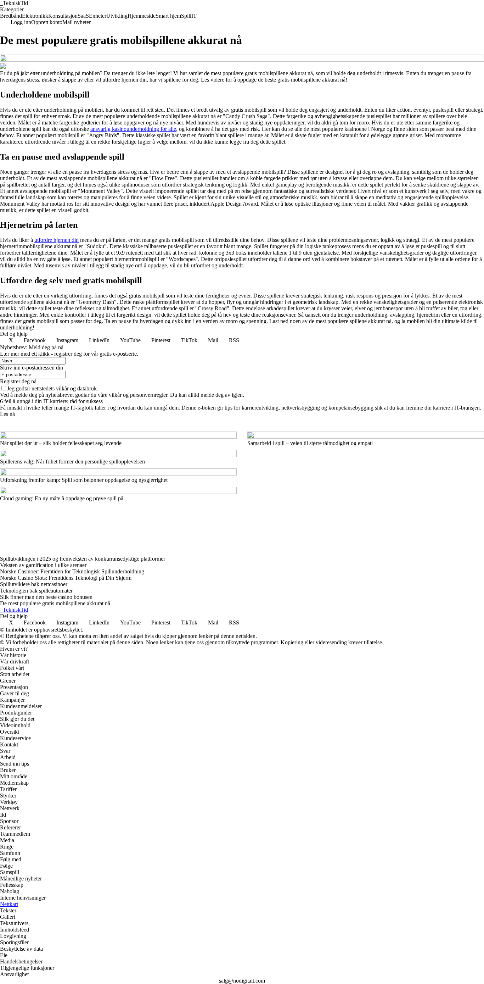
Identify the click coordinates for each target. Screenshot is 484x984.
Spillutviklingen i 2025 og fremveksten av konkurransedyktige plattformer (82, 559)
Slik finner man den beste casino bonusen (46, 597)
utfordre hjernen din (56, 240)
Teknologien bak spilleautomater (36, 591)
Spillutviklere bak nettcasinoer (33, 584)
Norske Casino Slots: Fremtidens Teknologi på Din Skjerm (65, 578)
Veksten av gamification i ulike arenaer (43, 565)
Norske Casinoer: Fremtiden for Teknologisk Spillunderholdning (72, 571)
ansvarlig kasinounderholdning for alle (133, 129)
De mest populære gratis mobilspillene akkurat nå (55, 603)
